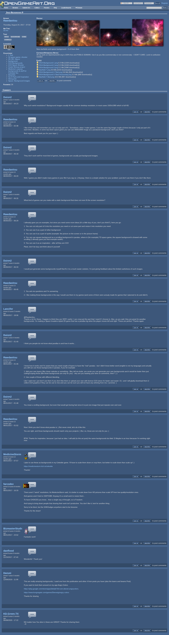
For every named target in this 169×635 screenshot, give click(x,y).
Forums (46, 8)
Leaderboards (66, 8)
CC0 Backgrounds (15, 63)
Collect (37, 8)
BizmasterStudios (13, 528)
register (52, 81)
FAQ (55, 8)
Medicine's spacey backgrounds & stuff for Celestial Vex (17, 71)
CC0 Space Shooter (16, 65)
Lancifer (8, 309)
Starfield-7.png (44, 70)
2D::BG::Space (14, 59)
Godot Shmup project (16, 67)
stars (24, 37)
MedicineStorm (12, 454)
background (15, 37)
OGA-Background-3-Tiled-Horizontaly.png (55, 74)
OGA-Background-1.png (48, 63)
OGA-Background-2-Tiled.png (50, 72)
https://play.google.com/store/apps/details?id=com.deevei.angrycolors (51, 589)
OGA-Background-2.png (48, 65)
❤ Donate (79, 8)
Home (6, 8)
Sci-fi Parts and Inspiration (18, 77)
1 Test (10, 55)
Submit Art (26, 8)
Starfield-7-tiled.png (46, 77)
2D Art (5, 30)
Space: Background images (19, 81)
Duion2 (7, 97)
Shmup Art (12, 79)
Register (164, 3)
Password (148, 3)
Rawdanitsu (10, 20)
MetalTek (11, 75)
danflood (8, 550)
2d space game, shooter (17, 57)
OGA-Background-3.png (48, 67)
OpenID (126, 3)
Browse (15, 8)
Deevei (7, 573)
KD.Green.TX (11, 613)
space (6, 37)
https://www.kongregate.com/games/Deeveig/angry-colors (46, 592)
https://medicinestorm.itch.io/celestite (38, 466)
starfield (7, 40)
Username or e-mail (138, 3)
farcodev (8, 484)
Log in (40, 81)
